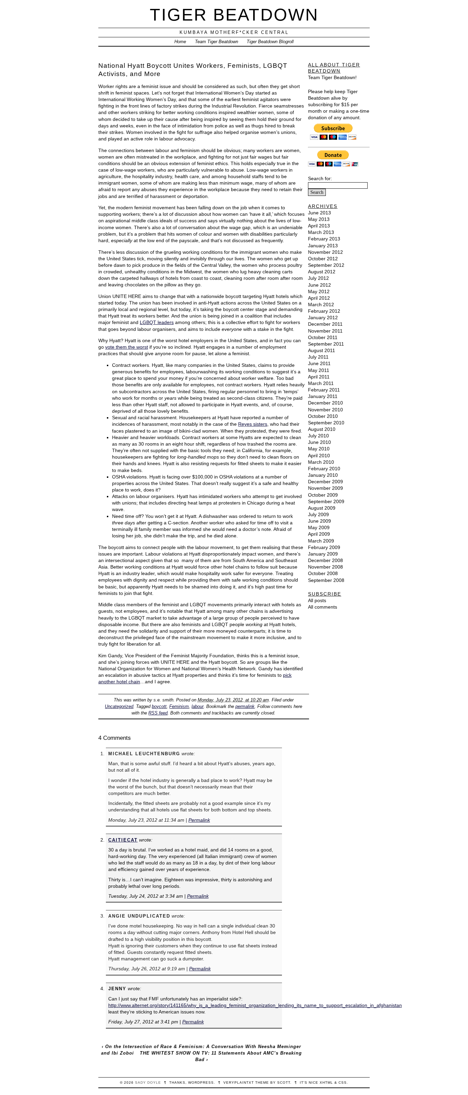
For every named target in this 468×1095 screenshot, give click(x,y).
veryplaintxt (238, 1082)
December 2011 (325, 324)
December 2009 (325, 481)
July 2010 (318, 435)
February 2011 (324, 390)
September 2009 (326, 501)
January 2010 (323, 475)
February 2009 (324, 547)
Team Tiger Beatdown (216, 41)
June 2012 (319, 285)
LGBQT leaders (157, 322)
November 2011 (325, 331)
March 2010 (321, 462)
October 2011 (322, 337)
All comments (322, 607)
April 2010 (319, 455)
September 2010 (326, 422)
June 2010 (319, 442)
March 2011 (321, 383)
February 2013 (324, 238)
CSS (342, 1082)
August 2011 (321, 350)
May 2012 (319, 291)
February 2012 (324, 311)
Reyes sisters (252, 424)
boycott (159, 706)
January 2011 (322, 396)
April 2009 (319, 534)
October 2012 (323, 258)
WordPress (201, 1082)
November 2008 (325, 567)
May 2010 (319, 448)
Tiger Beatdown (234, 14)
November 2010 (325, 409)
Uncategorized (119, 706)
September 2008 (326, 580)
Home (180, 41)
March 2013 (321, 232)
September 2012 (326, 265)
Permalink (199, 820)
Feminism (179, 706)
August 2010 (321, 429)
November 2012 (325, 252)
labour (198, 706)
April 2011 (319, 376)
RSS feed (158, 713)
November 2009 (325, 488)
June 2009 (319, 521)
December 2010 (325, 403)
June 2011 (319, 363)
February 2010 (324, 468)
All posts (317, 600)
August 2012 (321, 271)
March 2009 (321, 541)
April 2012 (319, 298)
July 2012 (318, 278)
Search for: (320, 178)
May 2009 (319, 527)
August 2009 (321, 508)
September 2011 (326, 344)
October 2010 (323, 416)
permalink (245, 706)
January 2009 (323, 554)
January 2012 (323, 317)
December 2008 (325, 560)
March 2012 (321, 304)
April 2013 (319, 225)
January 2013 (323, 245)
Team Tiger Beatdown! (332, 77)
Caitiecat (123, 840)
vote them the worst (126, 347)
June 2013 (319, 212)
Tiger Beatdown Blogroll (270, 41)
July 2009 (318, 514)
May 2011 (318, 370)
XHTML (326, 1082)
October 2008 (323, 573)
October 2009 (323, 495)
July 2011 (318, 357)
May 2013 (319, 219)
